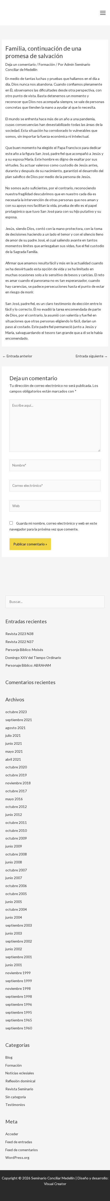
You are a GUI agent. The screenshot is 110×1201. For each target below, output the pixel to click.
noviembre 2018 (18, 783)
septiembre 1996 (18, 1004)
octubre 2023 (16, 712)
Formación (47, 64)
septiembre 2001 (18, 957)
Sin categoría (15, 1097)
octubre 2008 (16, 854)
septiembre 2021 (18, 720)
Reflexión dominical (20, 1081)
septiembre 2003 (18, 925)
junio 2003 (13, 933)
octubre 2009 (16, 838)
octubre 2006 (16, 885)
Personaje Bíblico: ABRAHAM (28, 665)
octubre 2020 (16, 767)
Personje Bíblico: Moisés (24, 649)
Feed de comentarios (21, 1150)
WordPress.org (17, 1157)
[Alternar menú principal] (103, 13)
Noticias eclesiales (19, 1073)
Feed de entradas (18, 1142)
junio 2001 (13, 965)
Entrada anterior (17, 356)
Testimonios (15, 1104)
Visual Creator (55, 1183)
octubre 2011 (16, 822)
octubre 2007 (16, 870)
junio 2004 (13, 917)
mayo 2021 (14, 751)
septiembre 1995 (18, 1012)
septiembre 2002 (18, 941)
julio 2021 (13, 735)
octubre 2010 (16, 830)
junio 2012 (13, 814)
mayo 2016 (14, 799)
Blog (9, 1057)
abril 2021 (13, 759)
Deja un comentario (20, 64)
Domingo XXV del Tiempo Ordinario (33, 657)
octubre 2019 (16, 775)
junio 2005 (13, 901)
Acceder (11, 1134)
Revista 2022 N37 (19, 641)
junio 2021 (13, 743)
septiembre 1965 (18, 1020)
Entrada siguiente (92, 356)
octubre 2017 (16, 791)
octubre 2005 (16, 893)
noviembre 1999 (18, 973)
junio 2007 (13, 878)
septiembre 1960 (18, 1028)
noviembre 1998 (18, 988)
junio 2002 (13, 949)
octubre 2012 (16, 806)
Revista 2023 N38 (19, 633)
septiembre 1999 (18, 981)
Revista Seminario (19, 1089)
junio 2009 (13, 846)
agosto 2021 (15, 727)
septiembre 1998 (18, 996)
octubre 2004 (16, 909)
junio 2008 (13, 862)
